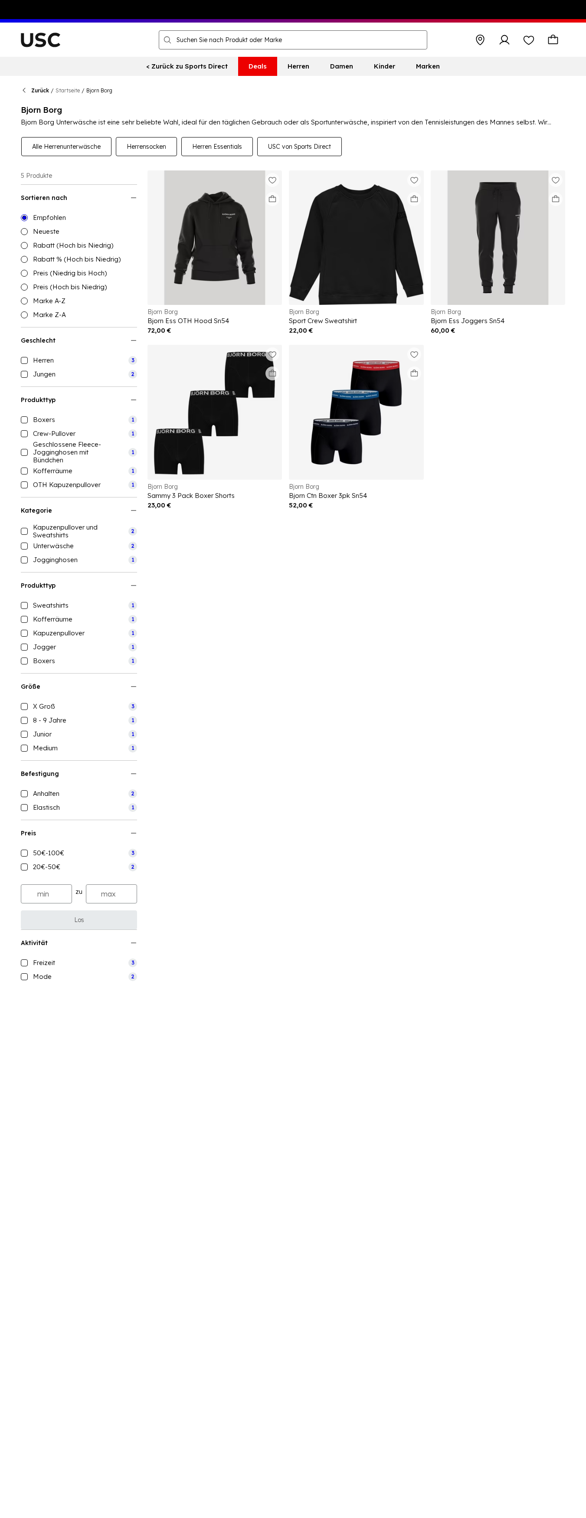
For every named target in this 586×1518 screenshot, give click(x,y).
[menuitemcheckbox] (79, 360)
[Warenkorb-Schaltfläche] (553, 40)
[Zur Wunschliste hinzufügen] (272, 180)
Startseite (68, 90)
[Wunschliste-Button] (529, 40)
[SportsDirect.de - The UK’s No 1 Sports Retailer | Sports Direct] (40, 39)
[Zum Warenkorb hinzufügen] (272, 199)
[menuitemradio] (79, 218)
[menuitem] (187, 66)
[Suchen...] (167, 39)
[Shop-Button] (480, 40)
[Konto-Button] (504, 40)
